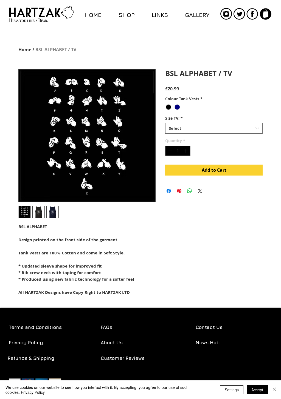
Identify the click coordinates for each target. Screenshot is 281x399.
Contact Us (209, 327)
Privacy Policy (26, 342)
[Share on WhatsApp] (189, 191)
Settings (232, 389)
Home (24, 50)
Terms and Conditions (35, 327)
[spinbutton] (178, 151)
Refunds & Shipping (32, 358)
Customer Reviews (123, 358)
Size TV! (174, 118)
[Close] (274, 390)
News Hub (208, 342)
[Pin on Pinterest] (179, 191)
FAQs (106, 327)
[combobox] (214, 128)
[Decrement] (169, 151)
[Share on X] (200, 191)
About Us (112, 342)
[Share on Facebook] (168, 191)
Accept (257, 389)
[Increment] (186, 151)
